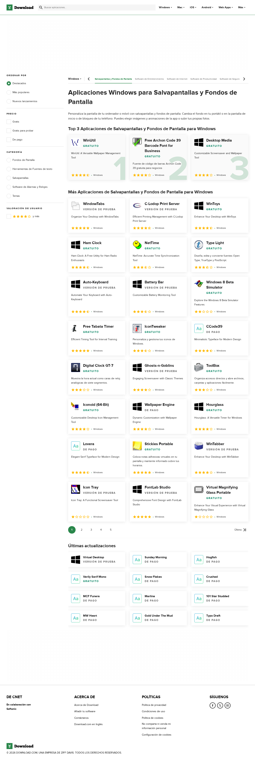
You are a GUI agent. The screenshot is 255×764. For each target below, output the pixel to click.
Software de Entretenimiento (149, 79)
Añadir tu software (84, 711)
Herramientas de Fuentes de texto (32, 169)
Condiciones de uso (153, 711)
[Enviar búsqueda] (41, 7)
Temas (16, 195)
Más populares (21, 92)
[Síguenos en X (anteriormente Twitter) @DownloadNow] (220, 705)
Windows (164, 7)
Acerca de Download (86, 705)
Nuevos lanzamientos (25, 101)
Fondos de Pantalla (24, 160)
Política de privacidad (154, 705)
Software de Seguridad (231, 79)
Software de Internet (177, 79)
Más (240, 7)
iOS (192, 7)
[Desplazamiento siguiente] (244, 78)
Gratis (16, 121)
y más (36, 216)
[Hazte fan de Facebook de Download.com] (213, 705)
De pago (17, 139)
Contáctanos (81, 717)
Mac (179, 7)
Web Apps (225, 7)
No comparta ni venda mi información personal (156, 726)
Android (206, 7)
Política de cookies (152, 717)
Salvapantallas (21, 178)
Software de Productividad (203, 79)
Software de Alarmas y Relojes (30, 187)
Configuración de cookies (156, 734)
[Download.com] (20, 7)
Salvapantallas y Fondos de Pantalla (113, 79)
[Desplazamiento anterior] (88, 78)
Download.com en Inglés (88, 724)
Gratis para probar (23, 130)
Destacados (19, 83)
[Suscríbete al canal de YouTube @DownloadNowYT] (228, 705)
